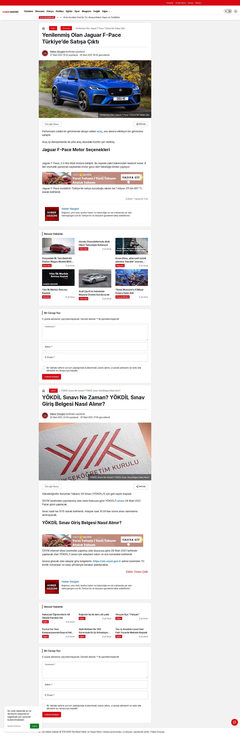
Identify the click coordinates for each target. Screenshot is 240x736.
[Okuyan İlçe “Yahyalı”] (131, 617)
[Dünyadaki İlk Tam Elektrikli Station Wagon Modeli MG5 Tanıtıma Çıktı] (58, 252)
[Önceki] (57, 17)
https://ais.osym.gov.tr (107, 561)
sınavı (120, 500)
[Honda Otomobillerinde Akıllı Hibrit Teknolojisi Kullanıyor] (95, 252)
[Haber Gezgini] (10, 11)
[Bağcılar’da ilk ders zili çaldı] (95, 617)
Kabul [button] (34, 726)
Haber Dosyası (157, 732)
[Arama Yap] (235, 11)
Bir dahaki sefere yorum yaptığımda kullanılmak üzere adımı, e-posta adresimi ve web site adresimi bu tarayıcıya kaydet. (94, 369)
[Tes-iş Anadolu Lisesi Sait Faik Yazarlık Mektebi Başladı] (131, 631)
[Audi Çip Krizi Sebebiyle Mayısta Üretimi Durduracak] (95, 284)
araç (99, 131)
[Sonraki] (60, 17)
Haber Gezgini (57, 51)
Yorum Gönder (51, 377)
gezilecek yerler (141, 732)
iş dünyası (127, 732)
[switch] (228, 11)
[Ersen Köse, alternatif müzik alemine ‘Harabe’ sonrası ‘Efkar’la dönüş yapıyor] (131, 252)
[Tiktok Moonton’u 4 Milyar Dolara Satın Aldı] (131, 284)
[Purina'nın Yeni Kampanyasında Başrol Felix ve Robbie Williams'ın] (58, 631)
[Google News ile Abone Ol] (52, 124)
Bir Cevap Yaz (52, 312)
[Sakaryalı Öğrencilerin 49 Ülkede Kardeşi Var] (58, 617)
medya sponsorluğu (112, 732)
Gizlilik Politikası (14, 726)
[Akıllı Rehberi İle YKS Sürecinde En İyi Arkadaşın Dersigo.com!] (95, 631)
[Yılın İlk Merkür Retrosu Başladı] (58, 284)
